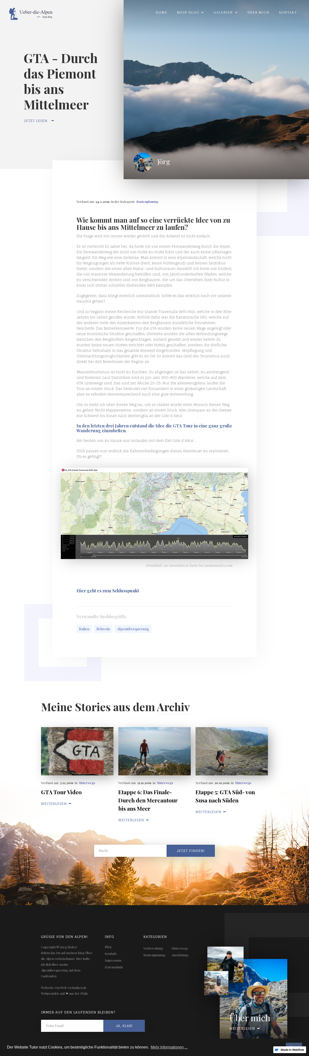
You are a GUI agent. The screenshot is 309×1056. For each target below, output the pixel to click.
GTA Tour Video (61, 792)
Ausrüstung (180, 955)
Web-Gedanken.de (74, 987)
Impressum (113, 960)
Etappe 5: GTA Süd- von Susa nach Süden (225, 796)
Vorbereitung (153, 948)
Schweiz (103, 628)
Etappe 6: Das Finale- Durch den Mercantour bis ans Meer (148, 800)
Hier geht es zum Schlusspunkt (108, 591)
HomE (161, 12)
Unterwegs (87, 783)
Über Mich (258, 12)
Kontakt (288, 12)
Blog (108, 947)
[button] (190, 12)
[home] (27, 12)
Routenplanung (147, 201)
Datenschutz (114, 967)
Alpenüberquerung (133, 628)
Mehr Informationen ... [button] (169, 1047)
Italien (84, 628)
